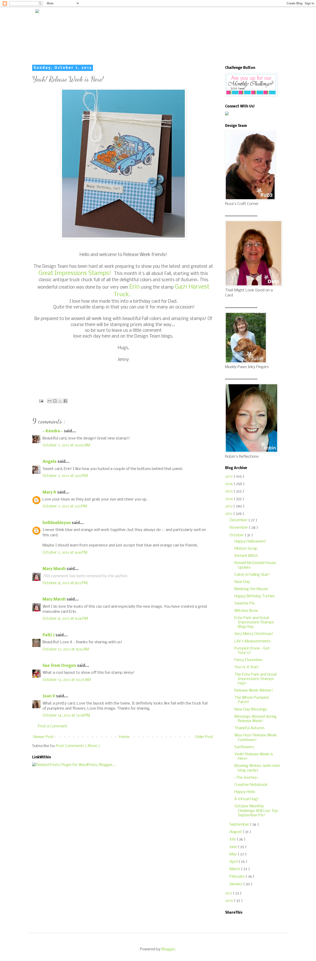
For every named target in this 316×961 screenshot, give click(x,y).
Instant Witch (246, 556)
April (234, 862)
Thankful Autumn (249, 728)
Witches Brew (246, 611)
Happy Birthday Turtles (254, 596)
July (233, 839)
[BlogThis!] (55, 401)
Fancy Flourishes (248, 660)
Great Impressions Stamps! (76, 273)
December (238, 520)
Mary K (50, 492)
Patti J (49, 635)
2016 (229, 484)
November (239, 527)
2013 (229, 506)
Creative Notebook (251, 785)
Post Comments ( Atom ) (78, 746)
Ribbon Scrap (245, 548)
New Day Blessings (250, 709)
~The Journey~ (246, 777)
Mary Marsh (55, 569)
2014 (229, 499)
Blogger (168, 949)
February (237, 876)
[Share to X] (60, 401)
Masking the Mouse (251, 589)
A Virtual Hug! (246, 799)
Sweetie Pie (244, 603)
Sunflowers (244, 747)
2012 (229, 514)
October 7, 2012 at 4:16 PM (65, 552)
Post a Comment (52, 726)
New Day (242, 582)
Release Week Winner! (253, 690)
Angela (50, 462)
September (239, 824)
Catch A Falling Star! (252, 575)
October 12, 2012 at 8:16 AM (66, 649)
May (233, 854)
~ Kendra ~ (53, 431)
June (233, 847)
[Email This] (49, 401)
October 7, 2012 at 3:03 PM (65, 476)
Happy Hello (244, 792)
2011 (229, 893)
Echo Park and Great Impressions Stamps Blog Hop (254, 622)
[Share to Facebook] (65, 401)
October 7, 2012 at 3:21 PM (65, 506)
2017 (229, 476)
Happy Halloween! (250, 541)
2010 (229, 901)
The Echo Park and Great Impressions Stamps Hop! (255, 679)
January (236, 884)
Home (124, 737)
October (237, 535)
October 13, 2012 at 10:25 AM (67, 680)
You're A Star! (246, 667)
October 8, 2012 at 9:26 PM (65, 618)
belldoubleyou (57, 523)
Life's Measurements (252, 641)
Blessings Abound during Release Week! (255, 718)
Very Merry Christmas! (253, 634)
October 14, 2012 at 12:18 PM (66, 715)
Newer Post (43, 737)
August (236, 832)
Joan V (49, 696)
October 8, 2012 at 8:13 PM (65, 583)
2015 (229, 491)
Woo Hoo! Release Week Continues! (255, 737)
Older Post (204, 737)
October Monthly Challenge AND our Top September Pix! (256, 810)
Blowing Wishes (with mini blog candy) (257, 768)
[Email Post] (40, 401)
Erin (134, 287)
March (235, 869)
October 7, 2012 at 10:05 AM (66, 445)
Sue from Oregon (60, 666)
